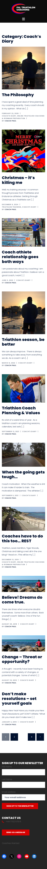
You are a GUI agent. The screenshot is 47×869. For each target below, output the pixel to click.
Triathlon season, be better (23, 342)
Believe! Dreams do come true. (22, 600)
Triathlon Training (11, 207)
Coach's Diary (9, 116)
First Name (7, 766)
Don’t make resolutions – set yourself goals (19, 698)
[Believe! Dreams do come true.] (23, 583)
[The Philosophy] (23, 67)
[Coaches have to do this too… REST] (23, 518)
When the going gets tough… (23, 474)
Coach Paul (10, 121)
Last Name (7, 779)
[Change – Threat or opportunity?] (23, 643)
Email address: (9, 792)
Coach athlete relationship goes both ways (20, 256)
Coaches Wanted (10, 843)
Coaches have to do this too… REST (22, 538)
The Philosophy (18, 95)
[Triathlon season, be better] (23, 312)
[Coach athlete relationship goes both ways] (23, 232)
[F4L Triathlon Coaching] (23, 8)
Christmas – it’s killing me (18, 180)
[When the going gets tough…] (23, 454)
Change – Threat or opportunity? (22, 659)
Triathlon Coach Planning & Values (21, 410)
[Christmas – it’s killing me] (23, 150)
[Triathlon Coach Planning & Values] (23, 388)
